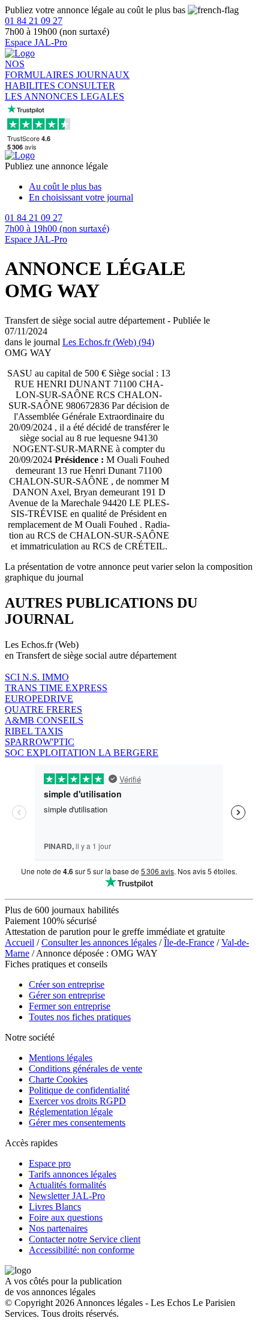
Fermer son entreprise (69, 1006)
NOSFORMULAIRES (40, 69)
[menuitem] (141, 186)
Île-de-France (189, 942)
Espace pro (50, 1163)
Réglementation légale (71, 1112)
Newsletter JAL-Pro (67, 1196)
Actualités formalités (67, 1185)
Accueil (19, 942)
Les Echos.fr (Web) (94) (108, 342)
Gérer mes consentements (77, 1122)
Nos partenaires (58, 1228)
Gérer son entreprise (67, 995)
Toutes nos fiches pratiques (80, 1017)
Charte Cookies (58, 1079)
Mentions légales (60, 1058)
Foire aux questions (66, 1217)
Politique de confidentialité (79, 1090)
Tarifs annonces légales (72, 1174)
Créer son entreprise (66, 984)
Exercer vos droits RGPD (77, 1101)
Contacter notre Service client (84, 1239)
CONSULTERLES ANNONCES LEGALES (64, 90)
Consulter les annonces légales (99, 942)
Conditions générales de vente (85, 1068)
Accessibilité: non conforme (81, 1250)
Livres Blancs (55, 1207)
